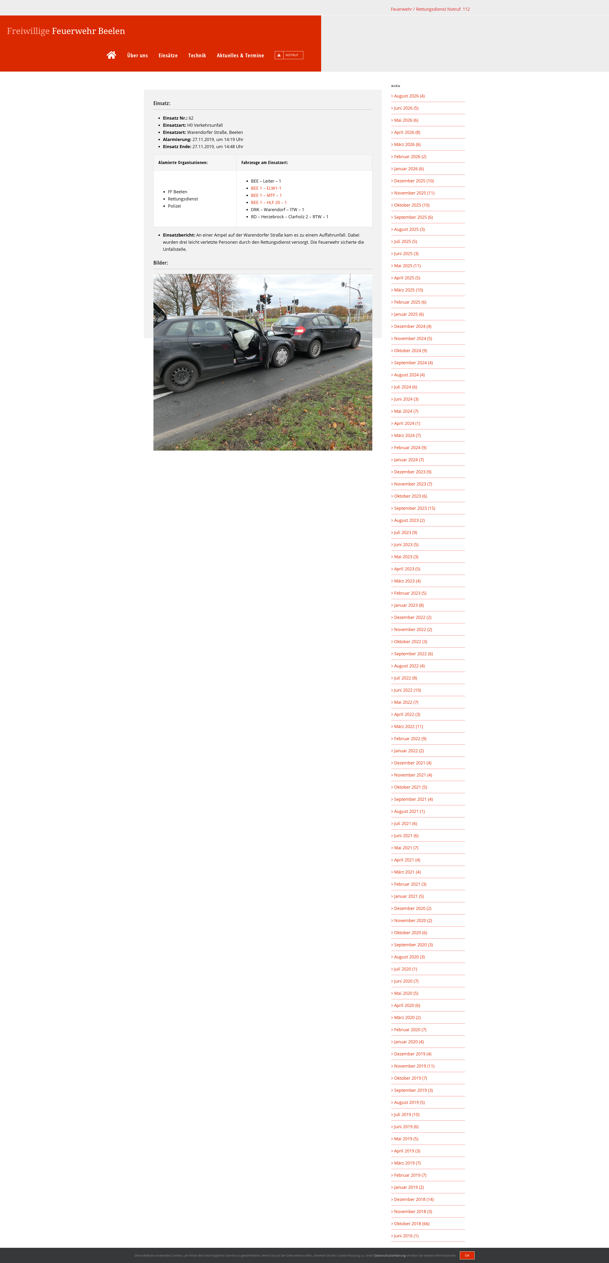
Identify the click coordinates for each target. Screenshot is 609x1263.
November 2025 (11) (414, 193)
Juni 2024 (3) (406, 399)
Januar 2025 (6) (409, 314)
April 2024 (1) (407, 423)
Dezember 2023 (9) (412, 472)
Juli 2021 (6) (405, 823)
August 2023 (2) (409, 520)
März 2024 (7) (407, 435)
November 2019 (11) (414, 1066)
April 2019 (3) (407, 1151)
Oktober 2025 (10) (411, 205)
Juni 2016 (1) (406, 1236)
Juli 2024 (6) (405, 387)
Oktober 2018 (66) (411, 1223)
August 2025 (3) (409, 229)
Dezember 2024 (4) (412, 326)
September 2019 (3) (413, 1090)
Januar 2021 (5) (409, 896)
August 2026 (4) (409, 96)
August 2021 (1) (409, 811)
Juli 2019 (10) (406, 1114)
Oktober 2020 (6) (410, 932)
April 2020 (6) (407, 1005)
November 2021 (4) (413, 775)
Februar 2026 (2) (410, 156)
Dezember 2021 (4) (412, 763)
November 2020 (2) (413, 920)
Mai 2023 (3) (406, 556)
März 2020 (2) (407, 1017)
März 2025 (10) (408, 290)
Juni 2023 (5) (406, 544)
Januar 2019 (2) (409, 1187)
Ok (467, 1255)
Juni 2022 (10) (407, 690)
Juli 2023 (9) (405, 532)
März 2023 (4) (407, 581)
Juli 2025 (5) (405, 241)
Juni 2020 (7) (406, 981)
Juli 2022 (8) (405, 678)
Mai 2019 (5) (406, 1139)
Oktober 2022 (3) (410, 641)
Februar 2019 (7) (410, 1175)
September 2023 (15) (414, 508)
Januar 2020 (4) (409, 1041)
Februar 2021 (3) (410, 884)
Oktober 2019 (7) (410, 1078)
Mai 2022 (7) (406, 702)
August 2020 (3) (409, 957)
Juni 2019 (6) (406, 1126)
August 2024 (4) (409, 375)
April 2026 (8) (407, 132)
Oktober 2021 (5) (410, 787)
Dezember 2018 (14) (414, 1199)
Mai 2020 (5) (406, 993)
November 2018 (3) (413, 1211)
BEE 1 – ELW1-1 (266, 188)
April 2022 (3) (407, 714)
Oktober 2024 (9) (410, 350)
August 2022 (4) (409, 666)
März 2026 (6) (407, 144)
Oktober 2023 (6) (410, 496)
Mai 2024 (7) (406, 411)
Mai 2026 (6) (406, 120)
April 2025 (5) (407, 278)
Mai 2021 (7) (406, 847)
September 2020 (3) (413, 944)
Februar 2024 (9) (410, 447)
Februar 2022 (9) (410, 738)
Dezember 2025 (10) (414, 181)
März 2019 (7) (407, 1163)
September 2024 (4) (413, 362)
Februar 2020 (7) (410, 1029)
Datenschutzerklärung (390, 1255)
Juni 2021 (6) (406, 835)
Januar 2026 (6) (409, 168)
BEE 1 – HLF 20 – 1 (269, 202)
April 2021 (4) (407, 860)
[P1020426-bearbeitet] (262, 362)
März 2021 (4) (407, 872)
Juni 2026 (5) (406, 108)
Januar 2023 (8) (409, 605)
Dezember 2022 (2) (412, 617)
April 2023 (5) (407, 569)
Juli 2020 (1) (405, 969)
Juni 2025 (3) (406, 253)
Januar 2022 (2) (409, 750)
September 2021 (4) (413, 799)
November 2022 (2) (413, 629)
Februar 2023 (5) (410, 593)
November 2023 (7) (413, 484)
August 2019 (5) (409, 1102)
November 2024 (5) (413, 338)
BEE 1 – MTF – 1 (266, 195)
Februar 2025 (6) (410, 302)
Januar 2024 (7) (409, 459)
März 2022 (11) (408, 726)
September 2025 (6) (413, 217)
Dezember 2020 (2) (412, 908)
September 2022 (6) (413, 653)
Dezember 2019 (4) (412, 1054)
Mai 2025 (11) (407, 265)
